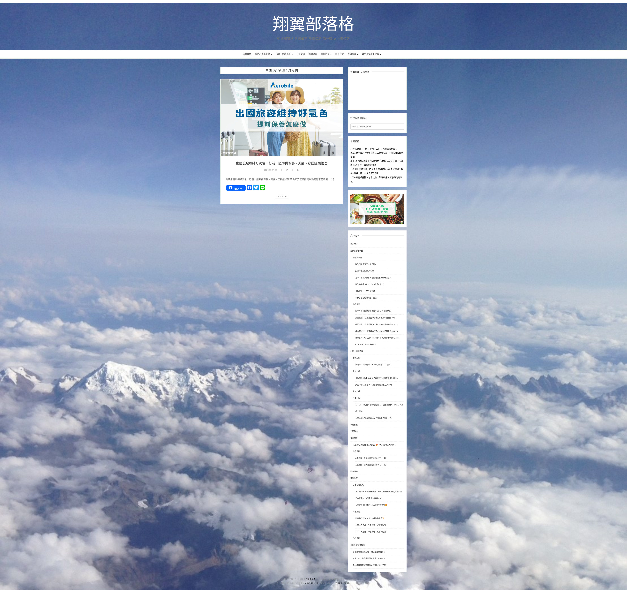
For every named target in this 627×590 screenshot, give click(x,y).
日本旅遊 (356, 512)
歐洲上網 (356, 371)
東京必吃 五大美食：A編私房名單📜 (370, 518)
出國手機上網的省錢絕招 (365, 271)
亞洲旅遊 (352, 54)
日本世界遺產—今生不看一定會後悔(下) (371, 532)
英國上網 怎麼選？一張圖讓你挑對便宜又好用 (373, 385)
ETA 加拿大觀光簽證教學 (365, 344)
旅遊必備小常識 (262, 54)
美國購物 (313, 54)
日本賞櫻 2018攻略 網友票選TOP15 (369, 498)
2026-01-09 (272, 170)
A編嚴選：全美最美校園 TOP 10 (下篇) (370, 465)
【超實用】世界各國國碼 (365, 291)
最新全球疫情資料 (370, 54)
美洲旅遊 (325, 54)
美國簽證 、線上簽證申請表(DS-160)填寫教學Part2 (376, 324)
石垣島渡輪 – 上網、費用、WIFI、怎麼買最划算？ (373, 149)
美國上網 (356, 358)
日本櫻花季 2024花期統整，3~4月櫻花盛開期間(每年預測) (378, 491)
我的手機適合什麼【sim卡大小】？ (369, 284)
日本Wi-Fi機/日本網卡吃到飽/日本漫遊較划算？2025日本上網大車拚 (379, 408)
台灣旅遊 (301, 54)
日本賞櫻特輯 (358, 485)
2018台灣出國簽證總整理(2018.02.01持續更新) (373, 311)
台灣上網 (356, 391)
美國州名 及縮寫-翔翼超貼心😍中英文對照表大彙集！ (374, 445)
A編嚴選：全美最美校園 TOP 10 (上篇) (370, 458)
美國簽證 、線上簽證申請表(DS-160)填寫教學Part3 (376, 331)
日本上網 (356, 398)
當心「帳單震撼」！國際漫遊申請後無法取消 (373, 278)
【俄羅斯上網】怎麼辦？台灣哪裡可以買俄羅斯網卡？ (376, 378)
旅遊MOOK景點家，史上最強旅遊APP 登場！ (373, 365)
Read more (281, 196)
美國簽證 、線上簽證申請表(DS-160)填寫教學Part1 (376, 318)
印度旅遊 (356, 538)
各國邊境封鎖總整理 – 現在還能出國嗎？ (369, 552)
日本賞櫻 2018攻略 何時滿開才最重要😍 (371, 505)
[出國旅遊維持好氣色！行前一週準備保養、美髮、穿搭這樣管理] (282, 117)
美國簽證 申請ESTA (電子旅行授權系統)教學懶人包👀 (377, 338)
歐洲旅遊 (339, 54)
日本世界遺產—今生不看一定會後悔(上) (371, 525)
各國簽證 (356, 304)
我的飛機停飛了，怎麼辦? (365, 264)
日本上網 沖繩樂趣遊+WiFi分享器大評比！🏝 (373, 418)
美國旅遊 (356, 451)
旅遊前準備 (229, 153)
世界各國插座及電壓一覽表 (366, 298)
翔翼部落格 (313, 24)
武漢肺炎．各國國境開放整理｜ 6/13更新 (369, 558)
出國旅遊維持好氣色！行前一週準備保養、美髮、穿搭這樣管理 (281, 163)
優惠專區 (247, 54)
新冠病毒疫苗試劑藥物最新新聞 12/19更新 (369, 565)
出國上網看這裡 (283, 54)
